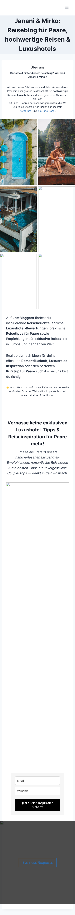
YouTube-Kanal (46, 110)
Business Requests (37, 862)
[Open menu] (66, 8)
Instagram (25, 110)
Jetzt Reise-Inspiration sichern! (37, 805)
